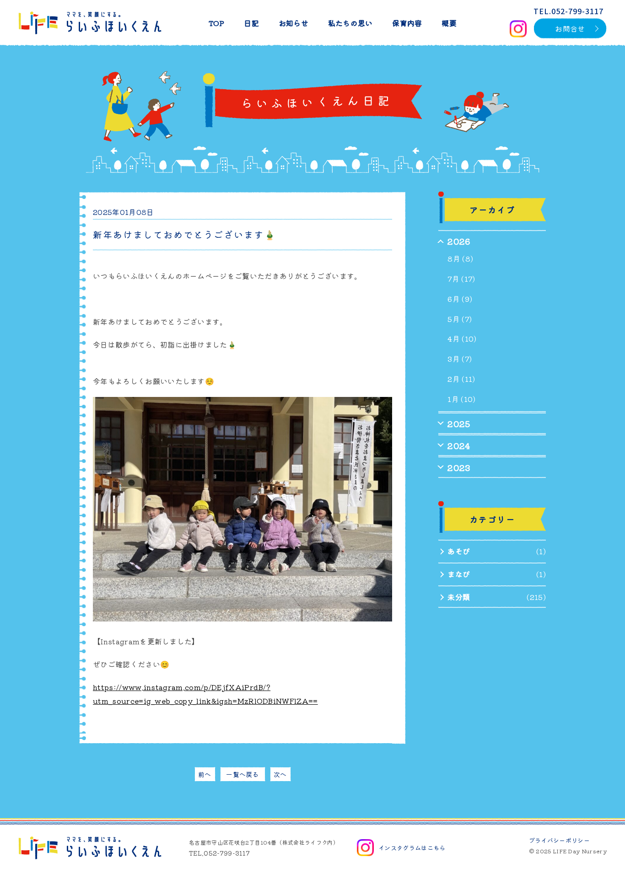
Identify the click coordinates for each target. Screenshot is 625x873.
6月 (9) (459, 298)
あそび (458, 551)
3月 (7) (459, 358)
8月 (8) (460, 258)
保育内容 (407, 23)
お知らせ (293, 23)
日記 (251, 23)
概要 (449, 23)
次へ (280, 774)
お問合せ (570, 28)
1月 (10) (461, 398)
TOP (217, 23)
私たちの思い (350, 23)
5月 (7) (459, 318)
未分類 (458, 596)
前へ (204, 774)
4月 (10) (461, 338)
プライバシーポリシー (559, 840)
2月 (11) (461, 378)
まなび (458, 573)
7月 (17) (461, 278)
